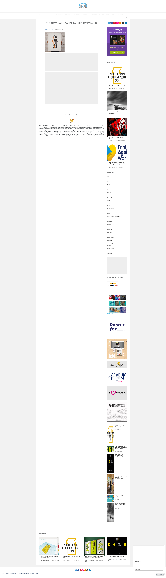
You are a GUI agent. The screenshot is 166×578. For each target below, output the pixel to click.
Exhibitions (109, 211)
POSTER (52, 14)
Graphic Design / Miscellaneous (113, 216)
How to (108, 219)
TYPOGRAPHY (68, 14)
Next (126, 534)
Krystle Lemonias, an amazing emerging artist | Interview (121, 476)
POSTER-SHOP (121, 14)
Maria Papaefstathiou (49, 29)
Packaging (109, 240)
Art (108, 181)
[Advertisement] (71, 62)
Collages (109, 200)
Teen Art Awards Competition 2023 (119, 455)
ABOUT (113, 14)
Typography (109, 253)
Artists (108, 187)
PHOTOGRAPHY (76, 14)
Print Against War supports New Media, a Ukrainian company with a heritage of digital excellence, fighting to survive (117, 164)
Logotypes (109, 232)
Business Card (110, 197)
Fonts (108, 213)
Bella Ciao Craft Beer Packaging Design (116, 138)
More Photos (110, 313)
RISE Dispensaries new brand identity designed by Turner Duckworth (121, 447)
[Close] (164, 546)
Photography (110, 243)
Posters (109, 245)
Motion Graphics (110, 237)
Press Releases (110, 248)
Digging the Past (110, 208)
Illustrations (109, 221)
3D (108, 176)
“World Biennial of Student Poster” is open (117, 86)
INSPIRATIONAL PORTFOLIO (97, 14)
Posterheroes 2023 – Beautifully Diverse (119, 496)
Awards (108, 189)
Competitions (110, 203)
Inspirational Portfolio (112, 227)
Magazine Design (111, 235)
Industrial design (110, 224)
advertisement (110, 179)
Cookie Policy (27, 575)
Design (108, 205)
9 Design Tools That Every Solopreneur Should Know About (49, 557)
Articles (108, 184)
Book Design (110, 192)
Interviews (109, 229)
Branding (109, 195)
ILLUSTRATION (59, 14)
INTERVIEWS (86, 14)
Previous (124, 534)
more (107, 14)
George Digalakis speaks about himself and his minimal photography (116, 112)
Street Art (109, 251)
